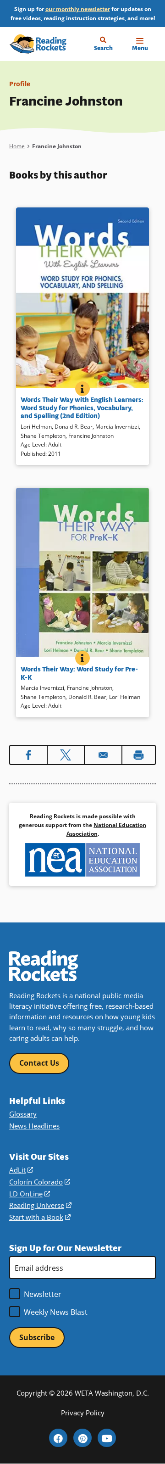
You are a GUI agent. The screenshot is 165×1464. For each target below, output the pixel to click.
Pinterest (82, 1438)
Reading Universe (40, 1205)
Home (17, 146)
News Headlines (34, 1126)
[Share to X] (66, 755)
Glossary (23, 1114)
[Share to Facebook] (28, 755)
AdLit (21, 1170)
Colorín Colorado (39, 1182)
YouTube (107, 1438)
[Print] (138, 755)
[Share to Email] (103, 755)
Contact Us (39, 1063)
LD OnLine (29, 1194)
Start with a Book (40, 1217)
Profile (19, 83)
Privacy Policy (82, 1412)
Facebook (58, 1438)
